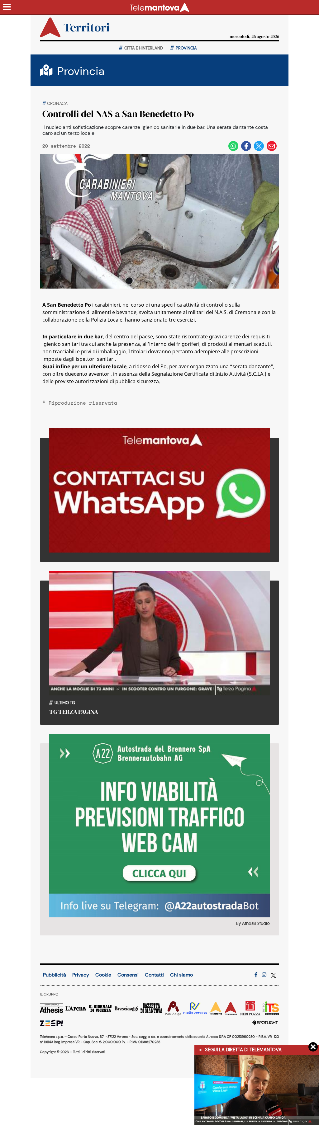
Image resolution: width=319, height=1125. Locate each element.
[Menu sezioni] (7, 7)
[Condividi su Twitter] (259, 146)
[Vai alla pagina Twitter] (273, 975)
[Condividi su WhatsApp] (233, 146)
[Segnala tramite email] (272, 146)
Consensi (128, 975)
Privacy (80, 975)
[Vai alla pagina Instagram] (264, 975)
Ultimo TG (64, 702)
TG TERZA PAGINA (73, 711)
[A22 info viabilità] (159, 825)
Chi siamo (181, 975)
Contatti (154, 975)
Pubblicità (54, 975)
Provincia (80, 71)
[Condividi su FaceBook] (246, 146)
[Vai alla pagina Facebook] (256, 975)
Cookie (103, 975)
